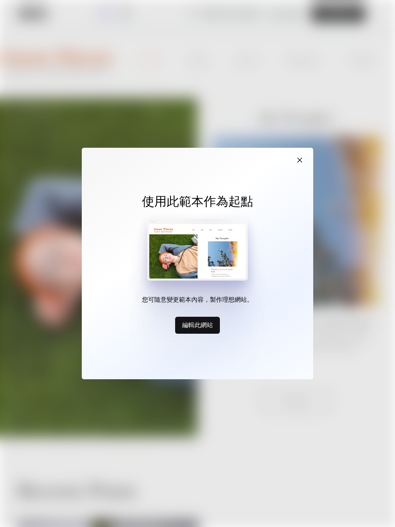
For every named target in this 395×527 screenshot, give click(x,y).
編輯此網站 (197, 325)
